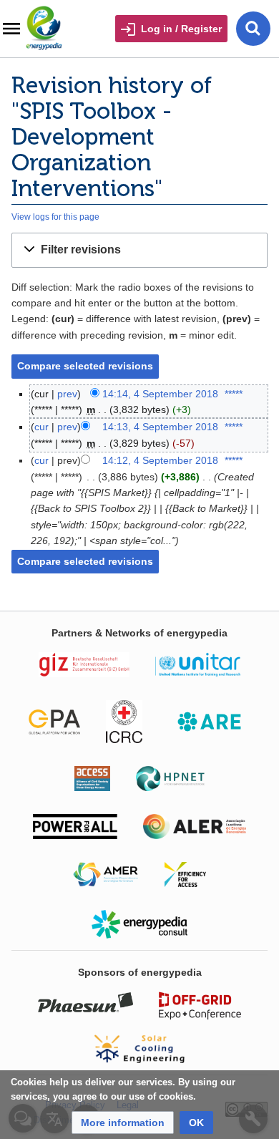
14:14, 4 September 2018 (160, 393)
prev (67, 393)
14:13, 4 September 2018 (160, 426)
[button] (139, 250)
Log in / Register (181, 28)
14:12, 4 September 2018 (160, 460)
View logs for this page (55, 216)
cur (41, 426)
